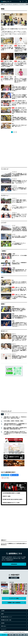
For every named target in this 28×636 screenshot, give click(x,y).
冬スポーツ (4, 331)
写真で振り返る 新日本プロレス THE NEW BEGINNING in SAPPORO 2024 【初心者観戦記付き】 (19, 316)
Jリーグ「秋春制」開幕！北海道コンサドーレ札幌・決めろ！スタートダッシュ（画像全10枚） (19, 201)
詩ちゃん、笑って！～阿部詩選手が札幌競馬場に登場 (19, 263)
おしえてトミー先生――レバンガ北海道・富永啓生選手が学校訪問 (19, 236)
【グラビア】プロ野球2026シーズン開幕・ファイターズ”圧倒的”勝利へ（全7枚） (19, 189)
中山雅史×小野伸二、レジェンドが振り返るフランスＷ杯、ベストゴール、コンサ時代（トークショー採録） (19, 216)
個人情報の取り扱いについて (6, 616)
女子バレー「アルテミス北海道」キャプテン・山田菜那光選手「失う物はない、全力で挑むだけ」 (20, 80)
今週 (5, 414)
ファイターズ (9, 4)
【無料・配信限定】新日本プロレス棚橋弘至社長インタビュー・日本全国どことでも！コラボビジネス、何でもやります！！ (19, 324)
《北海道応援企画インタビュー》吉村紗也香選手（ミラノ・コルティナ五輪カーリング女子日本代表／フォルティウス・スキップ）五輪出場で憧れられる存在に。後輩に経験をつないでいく (19, 348)
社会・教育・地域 (18, 634)
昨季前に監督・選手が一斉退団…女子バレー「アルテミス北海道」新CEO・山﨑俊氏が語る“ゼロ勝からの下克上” (19, 88)
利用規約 (2, 623)
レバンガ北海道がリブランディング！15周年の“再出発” (19, 244)
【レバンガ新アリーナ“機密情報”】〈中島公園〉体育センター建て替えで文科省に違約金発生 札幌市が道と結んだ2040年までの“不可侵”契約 (19, 228)
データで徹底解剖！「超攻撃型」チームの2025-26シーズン (7, 79)
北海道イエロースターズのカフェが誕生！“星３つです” (19, 126)
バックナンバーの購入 (14, 598)
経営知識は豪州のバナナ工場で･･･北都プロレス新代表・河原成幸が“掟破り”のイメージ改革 (19, 309)
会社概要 (2, 610)
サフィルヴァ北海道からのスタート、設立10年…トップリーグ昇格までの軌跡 (21, 64)
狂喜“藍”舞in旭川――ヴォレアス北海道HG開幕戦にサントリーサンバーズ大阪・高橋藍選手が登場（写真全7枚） (19, 111)
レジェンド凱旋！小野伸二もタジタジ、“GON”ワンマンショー (19, 207)
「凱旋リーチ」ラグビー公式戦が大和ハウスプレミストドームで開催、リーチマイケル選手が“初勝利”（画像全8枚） (19, 96)
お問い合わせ (3, 626)
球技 (2, 27)
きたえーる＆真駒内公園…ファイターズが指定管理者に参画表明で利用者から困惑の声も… (19, 174)
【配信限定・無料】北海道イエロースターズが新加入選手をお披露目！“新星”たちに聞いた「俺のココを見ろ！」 (19, 119)
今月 (8, 414)
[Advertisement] (14, 150)
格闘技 (2, 304)
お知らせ (3, 540)
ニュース (3, 634)
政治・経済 (11, 634)
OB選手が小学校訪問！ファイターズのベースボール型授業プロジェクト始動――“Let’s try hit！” (19, 182)
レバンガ (22, 4)
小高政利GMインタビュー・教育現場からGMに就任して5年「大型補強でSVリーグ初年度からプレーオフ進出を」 (7, 64)
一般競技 (3, 251)
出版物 (2, 613)
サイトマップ (3, 629)
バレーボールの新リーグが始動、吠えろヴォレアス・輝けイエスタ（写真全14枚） (19, 103)
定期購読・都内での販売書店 (14, 602)
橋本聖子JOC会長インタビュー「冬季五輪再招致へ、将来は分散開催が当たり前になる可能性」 (19, 357)
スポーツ (3, 4)
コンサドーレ (15, 4)
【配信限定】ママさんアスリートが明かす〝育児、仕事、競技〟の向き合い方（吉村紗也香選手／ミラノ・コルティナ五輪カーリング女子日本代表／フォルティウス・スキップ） (19, 338)
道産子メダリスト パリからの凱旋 (19, 255)
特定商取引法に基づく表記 (6, 620)
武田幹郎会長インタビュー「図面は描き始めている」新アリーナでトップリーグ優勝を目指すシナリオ (20, 49)
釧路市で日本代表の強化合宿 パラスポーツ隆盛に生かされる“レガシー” (19, 271)
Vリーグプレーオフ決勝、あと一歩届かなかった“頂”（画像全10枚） (7, 48)
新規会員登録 (14, 564)
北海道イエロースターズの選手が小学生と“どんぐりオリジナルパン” (14, 29)
